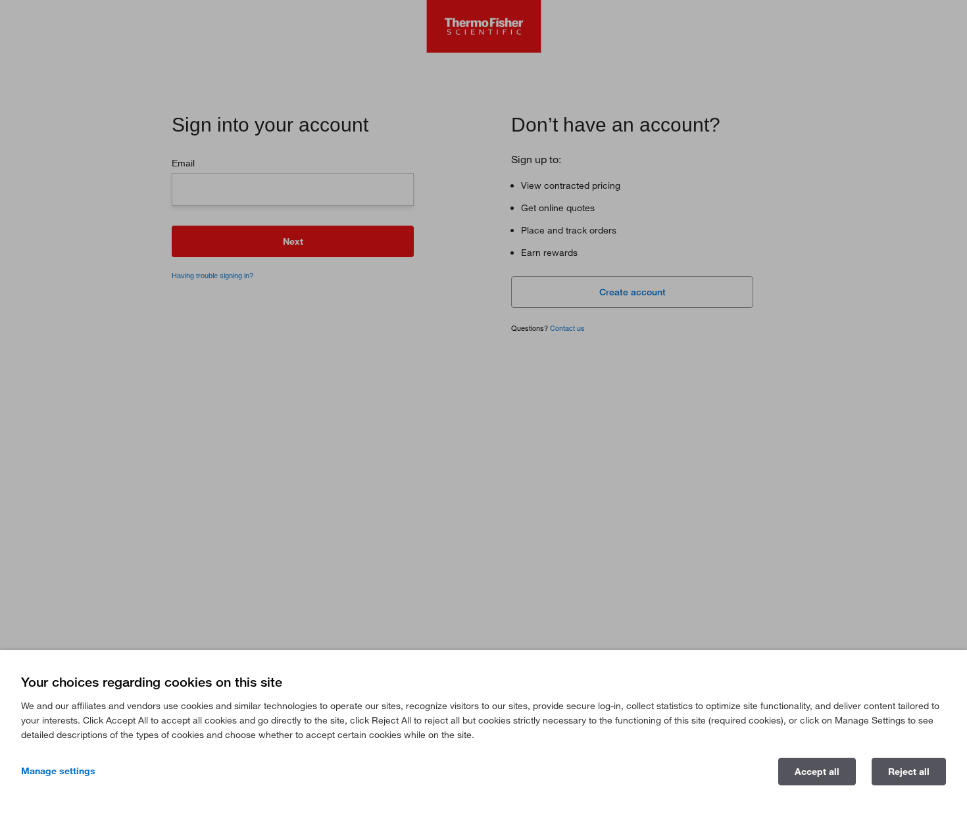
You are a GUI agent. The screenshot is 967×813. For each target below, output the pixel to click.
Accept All (817, 771)
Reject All (909, 771)
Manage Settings (58, 770)
